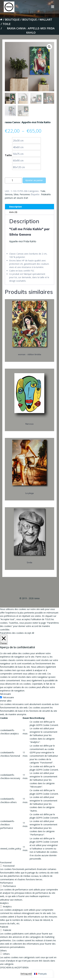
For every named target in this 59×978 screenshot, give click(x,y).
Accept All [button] (29, 632)
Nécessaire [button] (5, 693)
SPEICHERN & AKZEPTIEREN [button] (14, 967)
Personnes (25, 194)
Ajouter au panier (34, 180)
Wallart (45, 19)
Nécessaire (8, 697)
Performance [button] (6, 882)
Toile (7, 24)
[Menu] (52, 6)
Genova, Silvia (11, 194)
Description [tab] (15, 206)
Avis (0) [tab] (13, 212)
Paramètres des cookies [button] (12, 632)
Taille (8, 155)
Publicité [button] (4, 926)
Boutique (12, 19)
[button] (49, 46)
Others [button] (3, 950)
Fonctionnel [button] (5, 862)
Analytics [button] (4, 903)
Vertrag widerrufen (29, 973)
